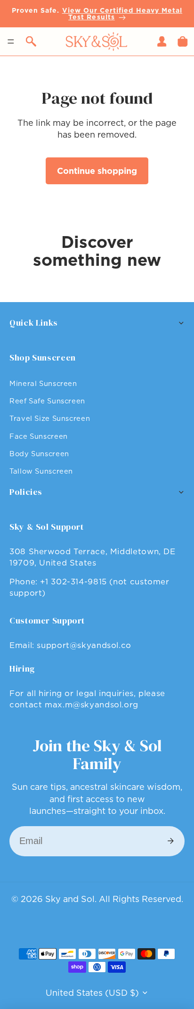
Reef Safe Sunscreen (47, 401)
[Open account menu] (162, 41)
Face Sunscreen (38, 436)
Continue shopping (97, 171)
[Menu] (11, 41)
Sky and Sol (70, 899)
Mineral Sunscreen (43, 383)
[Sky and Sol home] (96, 41)
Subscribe (170, 841)
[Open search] (31, 41)
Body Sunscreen (39, 454)
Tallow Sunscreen (41, 471)
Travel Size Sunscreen (49, 418)
